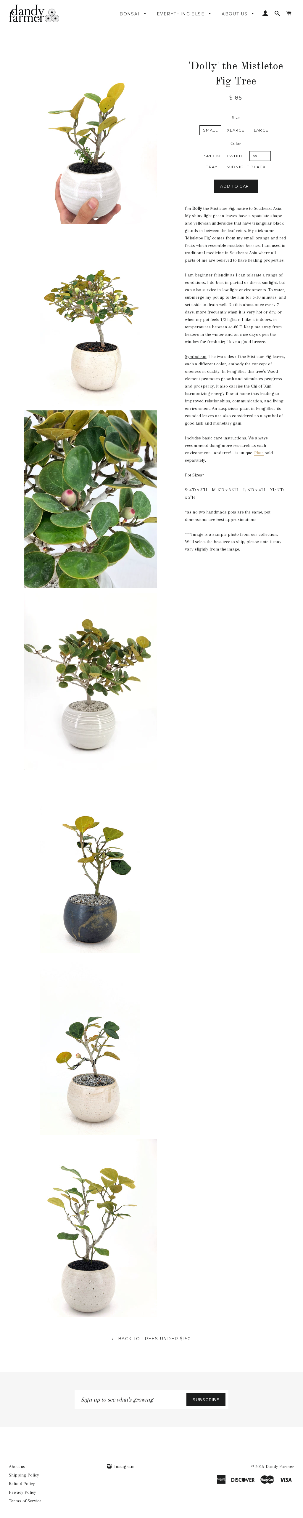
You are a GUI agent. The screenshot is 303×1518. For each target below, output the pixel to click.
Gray (211, 166)
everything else (181, 14)
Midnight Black (246, 166)
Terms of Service (25, 1500)
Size (236, 117)
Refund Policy (22, 1483)
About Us (235, 14)
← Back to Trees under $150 (151, 1338)
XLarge (236, 130)
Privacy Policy (22, 1492)
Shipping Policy (24, 1475)
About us (17, 1466)
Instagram (124, 1466)
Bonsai (130, 14)
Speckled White (224, 155)
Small (210, 130)
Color (236, 143)
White (260, 155)
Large (261, 130)
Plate (259, 452)
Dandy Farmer (280, 1466)
